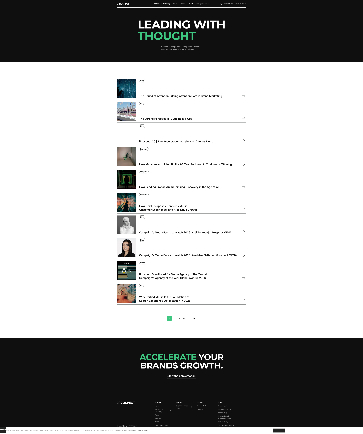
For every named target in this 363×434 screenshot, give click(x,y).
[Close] (360, 430)
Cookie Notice (143, 430)
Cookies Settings (279, 430)
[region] (181, 430)
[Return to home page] (123, 4)
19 (194, 318)
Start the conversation (181, 376)
